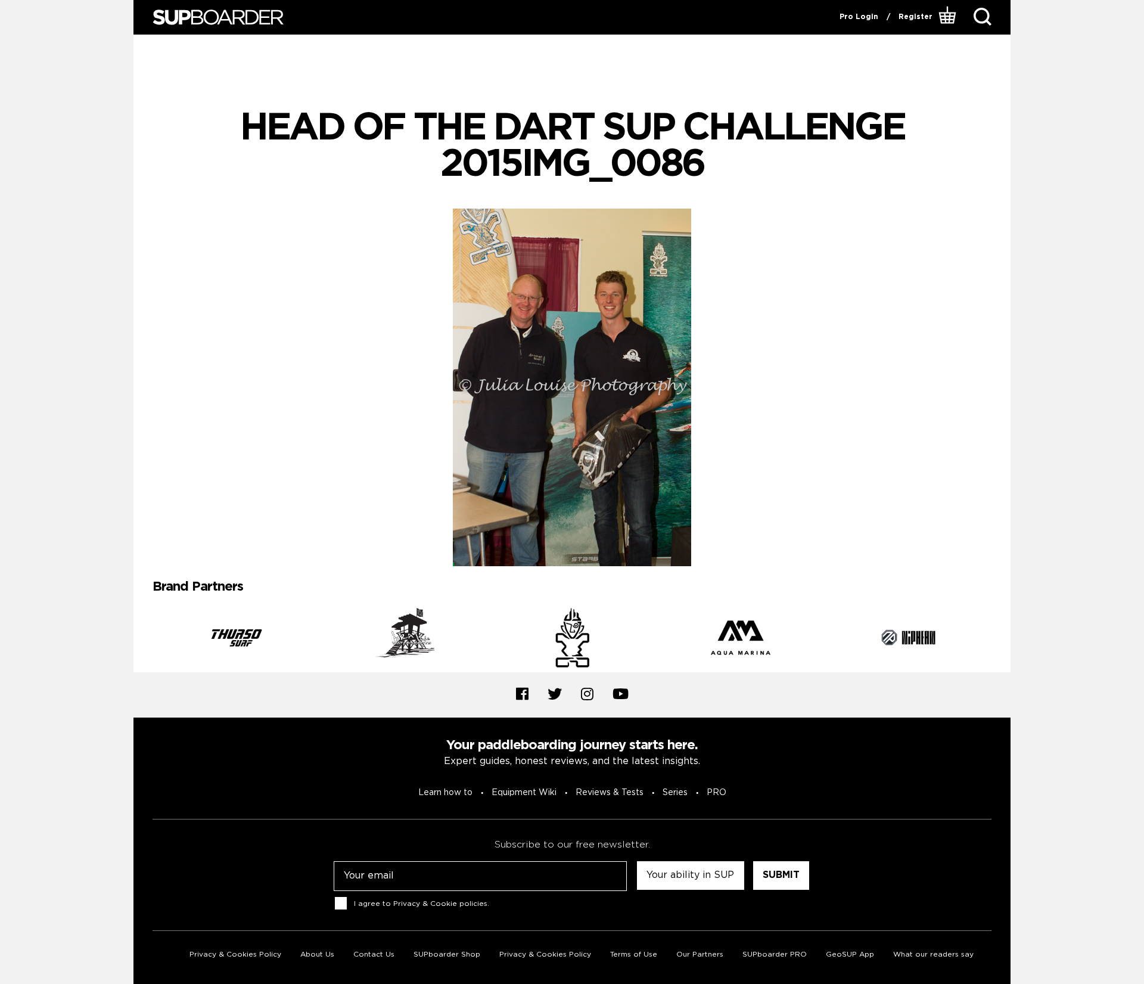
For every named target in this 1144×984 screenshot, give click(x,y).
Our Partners (699, 954)
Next (1000, 640)
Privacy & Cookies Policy (235, 954)
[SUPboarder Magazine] (218, 18)
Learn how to (445, 792)
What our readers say (933, 954)
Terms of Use (633, 954)
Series (675, 792)
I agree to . (421, 904)
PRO (716, 792)
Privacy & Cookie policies (440, 904)
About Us (317, 954)
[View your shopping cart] (948, 17)
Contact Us (373, 954)
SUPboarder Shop (447, 954)
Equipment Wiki (524, 792)
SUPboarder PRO (774, 954)
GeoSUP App (850, 954)
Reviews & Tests (610, 792)
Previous (144, 640)
